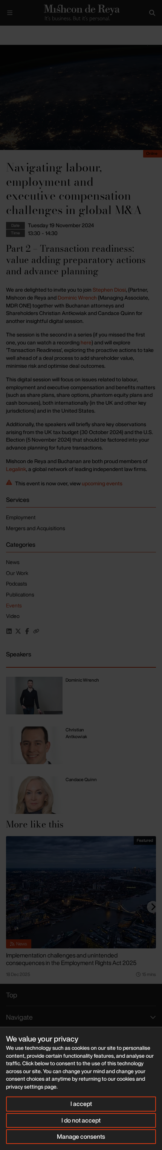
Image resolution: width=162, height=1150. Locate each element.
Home (6, 32)
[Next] (153, 907)
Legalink (16, 469)
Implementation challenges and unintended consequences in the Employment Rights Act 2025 (71, 959)
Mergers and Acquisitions (35, 528)
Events (46, 32)
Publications (20, 594)
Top (11, 995)
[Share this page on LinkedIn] (9, 631)
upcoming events (102, 483)
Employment (20, 517)
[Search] (152, 13)
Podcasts (16, 583)
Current (69, 32)
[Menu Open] (10, 13)
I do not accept (81, 1120)
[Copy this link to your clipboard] (36, 631)
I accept (81, 1103)
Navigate (19, 1017)
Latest (25, 32)
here (86, 342)
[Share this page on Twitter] (18, 631)
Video (13, 616)
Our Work (17, 573)
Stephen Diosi (109, 290)
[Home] (81, 12)
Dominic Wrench (77, 297)
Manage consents (81, 1136)
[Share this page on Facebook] (27, 631)
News (13, 562)
